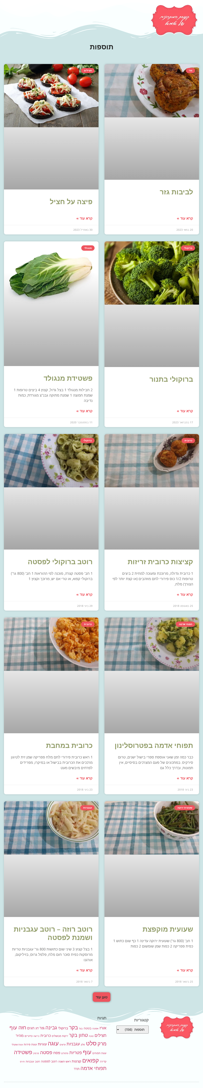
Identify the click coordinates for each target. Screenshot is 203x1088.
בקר (73, 1027)
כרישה (36, 1036)
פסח (56, 1053)
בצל (81, 1028)
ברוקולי (63, 1028)
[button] (101, 997)
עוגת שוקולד (17, 1044)
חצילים (100, 1035)
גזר (41, 1028)
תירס (22, 1061)
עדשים (63, 1044)
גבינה (51, 1027)
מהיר (20, 1035)
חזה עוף (18, 1028)
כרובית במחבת (69, 745)
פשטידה (23, 1052)
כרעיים (29, 1035)
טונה (91, 1035)
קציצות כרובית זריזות (160, 561)
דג (36, 1028)
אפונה (95, 1028)
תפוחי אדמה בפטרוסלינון (154, 745)
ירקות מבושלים (60, 1035)
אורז (103, 1028)
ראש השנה (64, 1061)
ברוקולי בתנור (171, 379)
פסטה (46, 1052)
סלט (91, 1043)
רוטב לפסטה (49, 1061)
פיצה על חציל (71, 201)
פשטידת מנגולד (68, 378)
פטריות (75, 1052)
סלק (83, 1044)
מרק (102, 1043)
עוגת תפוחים (99, 1053)
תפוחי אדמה (93, 1068)
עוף (87, 1052)
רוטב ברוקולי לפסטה (60, 561)
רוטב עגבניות (33, 1061)
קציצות (76, 1061)
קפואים (90, 1060)
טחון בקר (78, 1035)
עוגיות (42, 1044)
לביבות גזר (176, 191)
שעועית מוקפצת (168, 929)
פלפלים (64, 1053)
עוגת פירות (30, 1044)
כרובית (45, 1035)
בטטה (87, 1028)
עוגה (53, 1043)
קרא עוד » (185, 218)
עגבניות (73, 1043)
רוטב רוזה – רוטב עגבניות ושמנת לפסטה (53, 933)
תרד (76, 1069)
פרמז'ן (36, 1053)
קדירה (103, 1061)
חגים (30, 1028)
